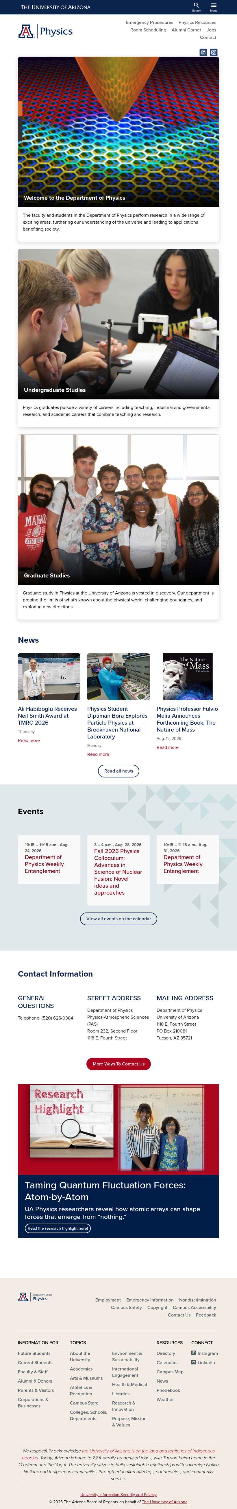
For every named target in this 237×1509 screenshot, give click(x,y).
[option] (118, 1161)
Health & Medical (129, 1385)
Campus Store (84, 1403)
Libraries (120, 1394)
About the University (80, 1357)
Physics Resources (197, 22)
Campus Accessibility (194, 1307)
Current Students (35, 1363)
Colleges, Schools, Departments (88, 1415)
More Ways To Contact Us (119, 1064)
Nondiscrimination (197, 1300)
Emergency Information (150, 1300)
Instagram (208, 1353)
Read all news (118, 771)
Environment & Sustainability (127, 1357)
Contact (208, 37)
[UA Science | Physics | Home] (66, 31)
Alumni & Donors (35, 1381)
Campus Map (170, 1372)
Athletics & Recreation (81, 1391)
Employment (108, 1300)
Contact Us (179, 1315)
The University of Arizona (164, 1501)
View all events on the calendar (118, 919)
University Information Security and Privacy (118, 1494)
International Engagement (125, 1372)
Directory (166, 1353)
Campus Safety (126, 1307)
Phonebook (168, 1390)
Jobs (211, 30)
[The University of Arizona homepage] (56, 7)
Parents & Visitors (36, 1390)
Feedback (206, 1315)
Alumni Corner (186, 30)
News (162, 1381)
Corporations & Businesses (33, 1403)
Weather (165, 1400)
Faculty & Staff (32, 1372)
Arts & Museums (86, 1378)
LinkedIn (206, 1363)
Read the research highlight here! (58, 1228)
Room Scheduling (148, 30)
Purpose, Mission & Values (129, 1422)
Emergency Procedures (149, 22)
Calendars (167, 1363)
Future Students (34, 1353)
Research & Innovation (123, 1406)
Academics (81, 1369)
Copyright (157, 1307)
